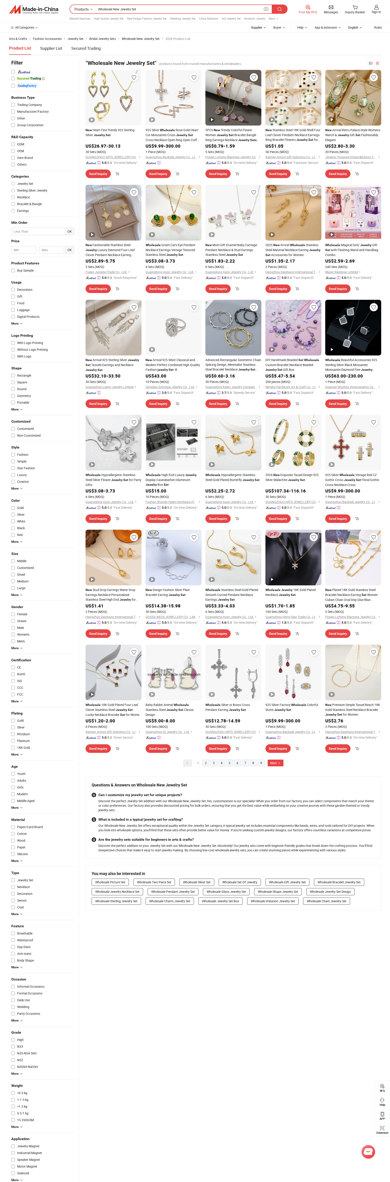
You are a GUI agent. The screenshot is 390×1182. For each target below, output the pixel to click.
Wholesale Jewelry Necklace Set (117, 891)
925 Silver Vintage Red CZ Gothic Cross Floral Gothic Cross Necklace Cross (352, 480)
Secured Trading (86, 48)
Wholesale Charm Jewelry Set (169, 901)
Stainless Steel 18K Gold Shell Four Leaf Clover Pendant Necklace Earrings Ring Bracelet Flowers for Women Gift (292, 135)
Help (300, 27)
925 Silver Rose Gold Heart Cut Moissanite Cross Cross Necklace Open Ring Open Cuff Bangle (172, 135)
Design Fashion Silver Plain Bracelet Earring (168, 592)
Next (273, 763)
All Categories (24, 27)
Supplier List (51, 48)
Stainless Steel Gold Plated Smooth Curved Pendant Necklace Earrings (231, 595)
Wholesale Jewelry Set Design (330, 891)
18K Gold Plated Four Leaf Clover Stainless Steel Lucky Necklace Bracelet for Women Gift (113, 710)
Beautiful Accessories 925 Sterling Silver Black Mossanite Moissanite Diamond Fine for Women (351, 365)
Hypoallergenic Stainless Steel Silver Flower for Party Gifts (113, 480)
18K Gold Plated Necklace (290, 592)
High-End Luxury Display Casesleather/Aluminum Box (171, 480)
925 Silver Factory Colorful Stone (291, 707)
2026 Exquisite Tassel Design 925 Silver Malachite (292, 477)
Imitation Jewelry (254, 18)
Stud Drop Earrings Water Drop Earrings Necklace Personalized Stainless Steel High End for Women (111, 595)
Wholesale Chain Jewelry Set (326, 901)
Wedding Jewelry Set (182, 18)
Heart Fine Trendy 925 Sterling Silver (110, 132)
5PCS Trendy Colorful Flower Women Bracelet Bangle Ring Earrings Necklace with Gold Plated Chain (231, 135)
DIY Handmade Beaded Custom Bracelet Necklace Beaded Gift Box (292, 365)
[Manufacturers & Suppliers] (33, 9)
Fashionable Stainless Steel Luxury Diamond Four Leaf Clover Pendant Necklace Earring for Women (110, 250)
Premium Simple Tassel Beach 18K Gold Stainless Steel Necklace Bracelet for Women (352, 710)
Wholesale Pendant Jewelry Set (173, 891)
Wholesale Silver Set (197, 882)
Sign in (376, 12)
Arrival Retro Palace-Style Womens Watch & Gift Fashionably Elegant (352, 135)
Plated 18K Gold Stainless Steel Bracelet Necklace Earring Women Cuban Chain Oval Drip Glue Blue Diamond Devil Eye (351, 595)
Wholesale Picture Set (110, 882)
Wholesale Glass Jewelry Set (226, 891)
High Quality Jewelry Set (108, 18)
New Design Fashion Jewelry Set (147, 18)
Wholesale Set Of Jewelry (239, 882)
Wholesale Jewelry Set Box (220, 901)
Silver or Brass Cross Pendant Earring (227, 707)
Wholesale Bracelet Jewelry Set (339, 882)
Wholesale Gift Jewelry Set (287, 882)
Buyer (277, 27)
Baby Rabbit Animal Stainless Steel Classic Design (170, 710)
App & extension (326, 27)
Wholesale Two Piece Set (154, 882)
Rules (378, 27)
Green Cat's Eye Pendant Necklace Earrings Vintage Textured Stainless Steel (170, 250)
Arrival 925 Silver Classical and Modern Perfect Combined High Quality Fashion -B (173, 365)
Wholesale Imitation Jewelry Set (273, 901)
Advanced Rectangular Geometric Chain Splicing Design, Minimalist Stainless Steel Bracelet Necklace (233, 365)
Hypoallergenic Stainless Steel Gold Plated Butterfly (232, 477)
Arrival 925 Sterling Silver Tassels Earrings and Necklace (112, 365)
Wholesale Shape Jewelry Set (278, 891)
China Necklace (208, 18)
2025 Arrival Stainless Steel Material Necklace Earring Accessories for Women (292, 250)
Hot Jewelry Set (231, 18)
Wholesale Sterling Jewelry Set (116, 901)
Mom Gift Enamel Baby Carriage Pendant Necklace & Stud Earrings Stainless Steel (231, 250)
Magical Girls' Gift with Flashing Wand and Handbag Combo (351, 250)
